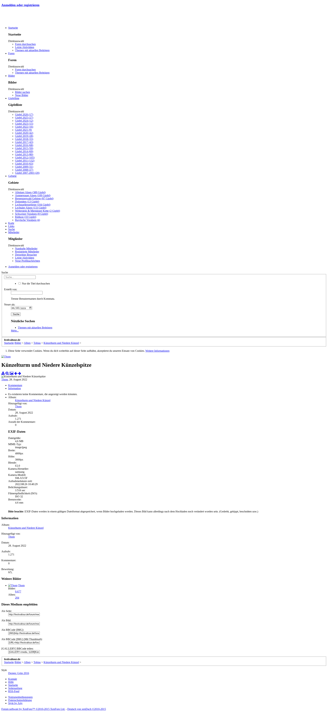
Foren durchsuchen (25, 44)
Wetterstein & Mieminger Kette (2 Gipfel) (37, 210)
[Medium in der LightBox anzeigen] (11, 373)
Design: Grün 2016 (18, 673)
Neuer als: (9, 304)
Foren (11, 53)
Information (14, 388)
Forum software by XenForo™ (33, 709)
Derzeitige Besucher (26, 254)
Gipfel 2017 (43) (24, 142)
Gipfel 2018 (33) (24, 139)
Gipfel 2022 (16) (24, 126)
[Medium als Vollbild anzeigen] (7, 373)
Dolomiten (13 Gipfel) (27, 201)
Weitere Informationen (157, 350)
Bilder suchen (22, 92)
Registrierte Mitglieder (27, 251)
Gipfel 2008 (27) (24, 169)
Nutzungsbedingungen (20, 697)
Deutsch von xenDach (86, 709)
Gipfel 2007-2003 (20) (27, 172)
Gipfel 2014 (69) (24, 151)
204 (17, 597)
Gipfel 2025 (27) (24, 117)
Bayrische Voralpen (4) (27, 220)
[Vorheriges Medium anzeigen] (15, 373)
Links (11, 226)
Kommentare (15, 385)
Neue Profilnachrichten (27, 260)
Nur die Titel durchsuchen (35, 283)
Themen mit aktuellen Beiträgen (32, 50)
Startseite (13, 27)
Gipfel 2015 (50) (24, 148)
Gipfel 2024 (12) (24, 120)
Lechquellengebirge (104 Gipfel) (32, 204)
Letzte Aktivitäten (24, 47)
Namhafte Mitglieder (26, 248)
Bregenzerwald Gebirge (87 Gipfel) (34, 198)
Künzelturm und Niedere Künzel (32, 400)
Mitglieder (13, 232)
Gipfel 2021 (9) (23, 129)
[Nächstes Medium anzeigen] (19, 373)
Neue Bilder (21, 95)
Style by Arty (15, 703)
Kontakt (12, 679)
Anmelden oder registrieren (20, 5)
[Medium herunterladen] (3, 373)
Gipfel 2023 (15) (24, 123)
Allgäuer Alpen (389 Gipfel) (30, 192)
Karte (11, 223)
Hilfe (11, 682)
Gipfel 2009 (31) (24, 166)
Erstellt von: (10, 289)
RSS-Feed (13, 691)
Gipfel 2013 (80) (24, 154)
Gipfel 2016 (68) (24, 145)
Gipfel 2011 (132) (24, 160)
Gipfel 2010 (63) (24, 163)
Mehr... (15, 330)
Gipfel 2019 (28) (24, 136)
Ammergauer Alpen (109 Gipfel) (32, 195)
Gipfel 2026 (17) (24, 114)
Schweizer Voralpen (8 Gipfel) (31, 213)
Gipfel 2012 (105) (25, 157)
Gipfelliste (13, 98)
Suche (11, 229)
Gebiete (12, 175)
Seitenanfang (15, 688)
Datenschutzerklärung (20, 700)
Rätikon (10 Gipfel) (25, 216)
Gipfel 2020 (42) (24, 132)
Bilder (11, 75)
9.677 (18, 591)
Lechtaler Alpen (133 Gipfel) (30, 207)
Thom (4, 379)
